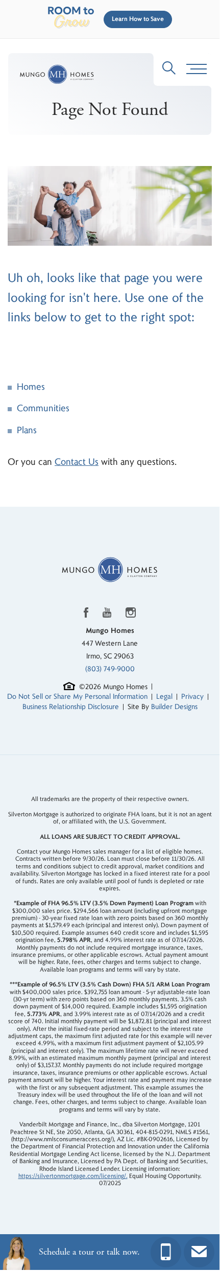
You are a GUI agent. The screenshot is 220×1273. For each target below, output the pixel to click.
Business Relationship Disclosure (70, 706)
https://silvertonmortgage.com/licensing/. (73, 1176)
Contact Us (77, 462)
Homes (31, 387)
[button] (136, 19)
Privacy (192, 696)
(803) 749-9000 (110, 669)
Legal (164, 696)
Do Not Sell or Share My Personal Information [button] (77, 696)
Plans (27, 430)
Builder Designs (174, 706)
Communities (43, 408)
